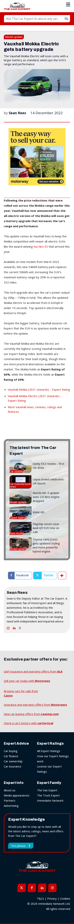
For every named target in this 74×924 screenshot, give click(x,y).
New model (16, 533)
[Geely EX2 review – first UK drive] (20, 466)
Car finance (11, 756)
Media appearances (16, 795)
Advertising (11, 806)
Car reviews (16, 471)
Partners (9, 800)
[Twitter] (19, 627)
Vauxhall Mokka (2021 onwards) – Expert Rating (39, 389)
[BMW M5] (20, 512)
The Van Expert (47, 790)
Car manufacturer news (20, 485)
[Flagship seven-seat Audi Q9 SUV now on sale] (20, 528)
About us (9, 790)
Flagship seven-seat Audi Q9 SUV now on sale (46, 528)
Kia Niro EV (41, 246)
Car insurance (12, 766)
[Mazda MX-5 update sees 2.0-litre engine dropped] (20, 497)
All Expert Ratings (48, 751)
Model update (14, 37)
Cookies (65, 898)
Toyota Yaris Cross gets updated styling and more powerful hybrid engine (46, 545)
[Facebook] (32, 888)
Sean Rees (17, 113)
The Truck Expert (48, 795)
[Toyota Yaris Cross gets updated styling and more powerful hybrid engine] (20, 544)
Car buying (10, 751)
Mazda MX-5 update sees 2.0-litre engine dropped (46, 497)
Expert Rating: (17, 517)
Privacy (52, 898)
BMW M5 (39, 512)
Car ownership (13, 761)
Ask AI (66, 18)
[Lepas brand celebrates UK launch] (20, 481)
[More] (62, 575)
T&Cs (40, 898)
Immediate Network (50, 800)
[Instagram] (8, 627)
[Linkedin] (14, 627)
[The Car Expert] (18, 6)
